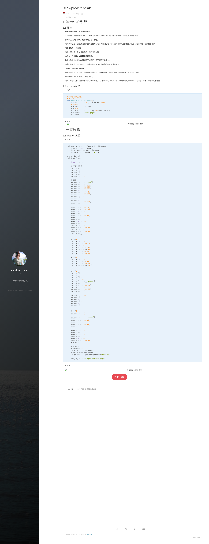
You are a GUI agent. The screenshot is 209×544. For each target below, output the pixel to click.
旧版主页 (30, 290)
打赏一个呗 (119, 377)
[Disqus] (132, 423)
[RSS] (134, 529)
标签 (25, 290)
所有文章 (21, 290)
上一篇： (82, 389)
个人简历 (15, 290)
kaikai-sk (89, 534)
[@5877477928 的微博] (117, 529)
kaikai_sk (19, 270)
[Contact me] (143, 529)
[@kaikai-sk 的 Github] (126, 529)
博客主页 (10, 290)
